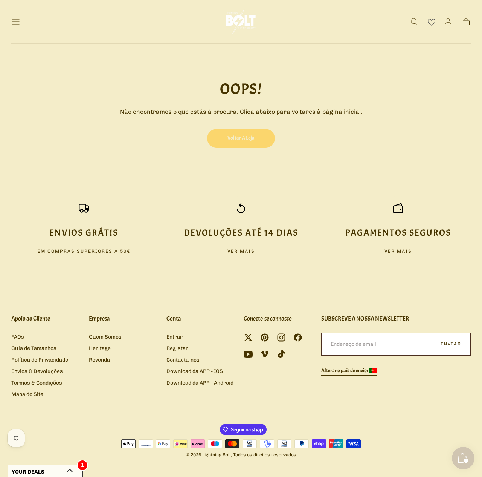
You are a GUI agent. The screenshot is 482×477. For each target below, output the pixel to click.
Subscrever (283, 261)
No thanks (241, 287)
